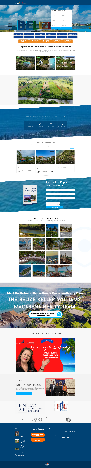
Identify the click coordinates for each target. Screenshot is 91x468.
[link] (26, 157)
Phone (47, 195)
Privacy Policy (65, 437)
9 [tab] (49, 71)
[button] (19, 90)
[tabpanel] (25, 63)
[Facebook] (69, 464)
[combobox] (56, 15)
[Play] (45, 355)
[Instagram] (71, 464)
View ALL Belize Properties (20, 455)
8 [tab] (48, 71)
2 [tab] (42, 71)
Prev (71, 54)
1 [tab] (41, 71)
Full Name (48, 187)
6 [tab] (46, 71)
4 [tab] (44, 71)
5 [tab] (45, 71)
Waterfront (52, 151)
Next (74, 54)
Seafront (72, 151)
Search (61, 27)
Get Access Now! (55, 207)
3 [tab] (43, 71)
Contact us (63, 434)
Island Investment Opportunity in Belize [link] (64, 165)
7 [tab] (47, 71)
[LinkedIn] (73, 464)
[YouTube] (75, 464)
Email (47, 191)
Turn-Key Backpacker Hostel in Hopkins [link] (44, 64)
